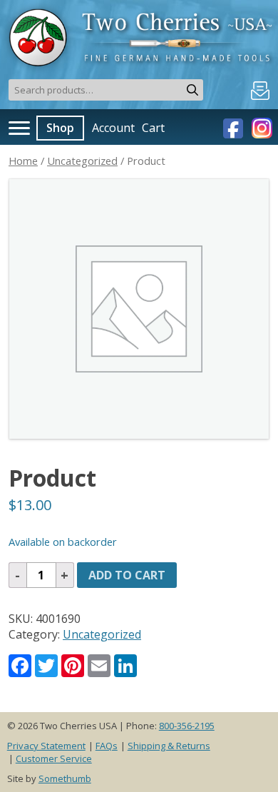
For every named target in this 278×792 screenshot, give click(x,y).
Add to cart (126, 575)
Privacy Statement (46, 745)
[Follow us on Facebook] (234, 127)
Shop (60, 128)
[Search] (192, 90)
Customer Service (54, 758)
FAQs (107, 745)
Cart (153, 128)
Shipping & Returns (169, 745)
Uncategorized (82, 160)
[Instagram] (260, 127)
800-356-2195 (187, 725)
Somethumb (64, 778)
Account (113, 128)
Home (23, 160)
